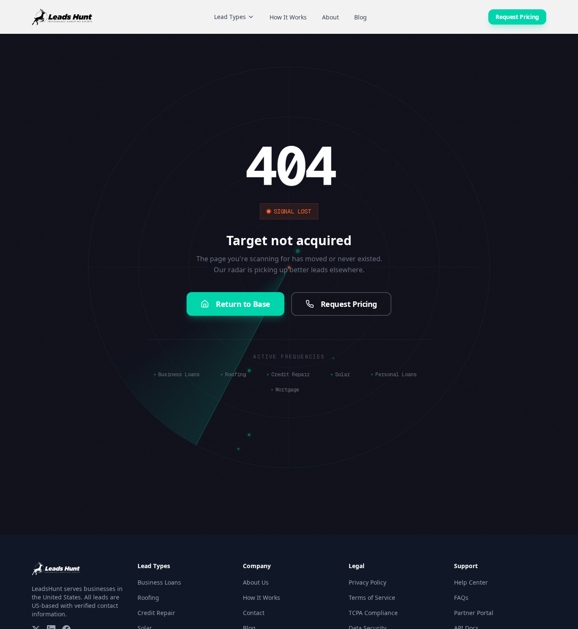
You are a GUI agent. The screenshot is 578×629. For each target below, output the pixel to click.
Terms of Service (372, 597)
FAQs (461, 597)
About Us (256, 582)
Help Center (471, 582)
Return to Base (243, 304)
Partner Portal (473, 613)
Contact (253, 613)
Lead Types (230, 17)
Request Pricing (517, 17)
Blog (360, 17)
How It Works (288, 17)
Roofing (235, 374)
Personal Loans (396, 374)
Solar (342, 374)
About (330, 17)
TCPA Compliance (373, 613)
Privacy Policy (367, 582)
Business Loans (179, 374)
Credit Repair (290, 374)
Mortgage (287, 389)
